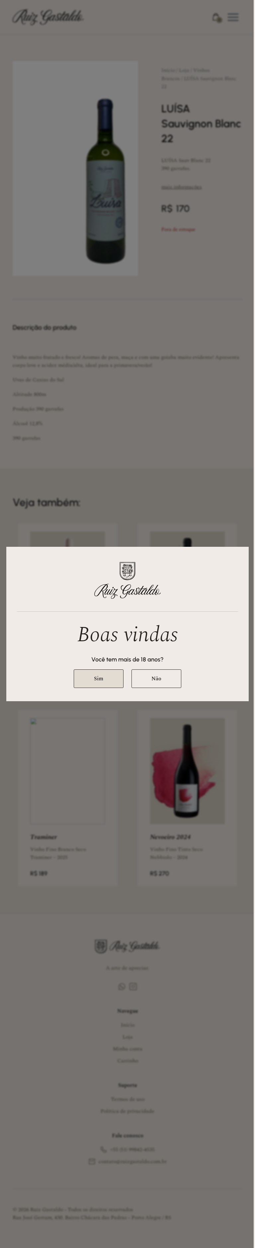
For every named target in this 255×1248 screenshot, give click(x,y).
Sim (98, 679)
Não (156, 679)
